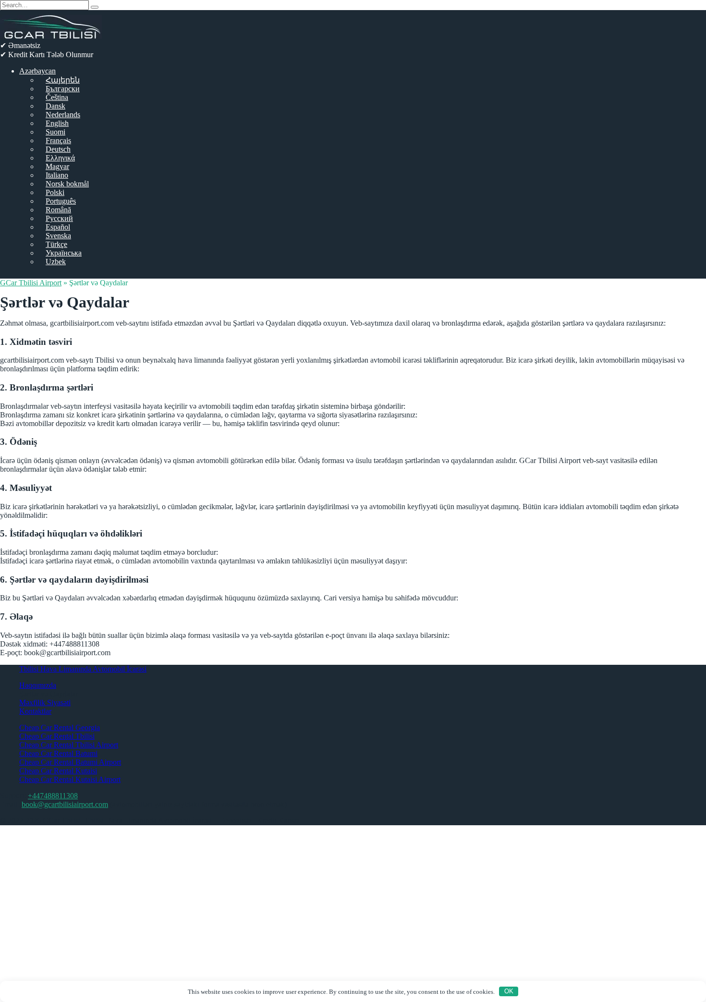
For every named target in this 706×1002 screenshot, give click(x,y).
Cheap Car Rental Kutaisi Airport (70, 779)
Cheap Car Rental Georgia (59, 727)
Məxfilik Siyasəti (45, 702)
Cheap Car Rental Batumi (58, 753)
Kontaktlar (35, 711)
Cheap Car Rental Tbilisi (57, 736)
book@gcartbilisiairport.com (65, 804)
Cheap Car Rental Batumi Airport (70, 762)
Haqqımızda (37, 685)
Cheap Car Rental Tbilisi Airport (68, 745)
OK (508, 991)
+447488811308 (53, 796)
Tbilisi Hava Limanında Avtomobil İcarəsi (82, 669)
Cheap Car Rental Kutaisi (58, 771)
